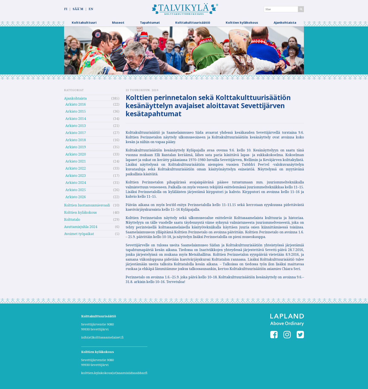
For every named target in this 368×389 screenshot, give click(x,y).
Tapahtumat (150, 22)
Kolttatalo (72, 219)
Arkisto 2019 (75, 147)
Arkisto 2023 (75, 175)
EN (91, 9)
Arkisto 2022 (75, 168)
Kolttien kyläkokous (242, 22)
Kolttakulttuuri (84, 22)
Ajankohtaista (285, 22)
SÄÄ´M (78, 9)
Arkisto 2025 (75, 189)
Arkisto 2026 (75, 196)
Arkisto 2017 (75, 132)
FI (65, 9)
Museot (118, 22)
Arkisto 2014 (75, 118)
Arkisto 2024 (75, 182)
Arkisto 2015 (75, 111)
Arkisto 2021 (75, 161)
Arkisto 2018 (75, 140)
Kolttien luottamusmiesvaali (87, 205)
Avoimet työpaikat (79, 233)
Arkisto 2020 (75, 154)
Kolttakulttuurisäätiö (192, 22)
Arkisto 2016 (75, 104)
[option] (184, 50)
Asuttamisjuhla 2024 (80, 226)
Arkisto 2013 (75, 125)
